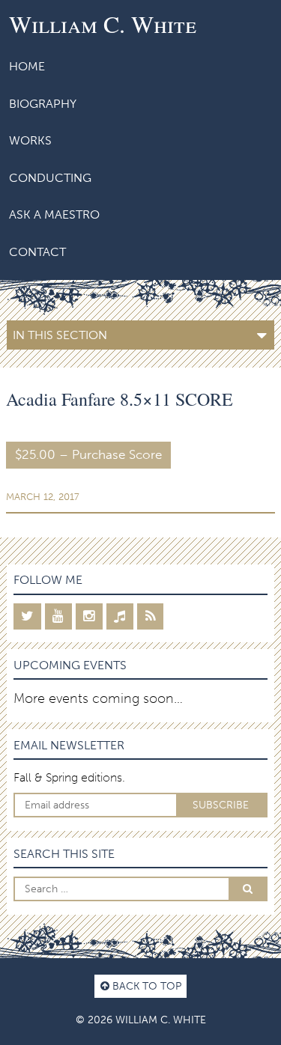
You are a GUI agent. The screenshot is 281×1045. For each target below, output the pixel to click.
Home (27, 66)
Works (30, 140)
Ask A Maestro (54, 214)
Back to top (145, 986)
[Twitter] (27, 616)
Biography (42, 104)
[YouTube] (58, 616)
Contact (37, 252)
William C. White (102, 23)
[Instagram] (89, 616)
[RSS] (150, 616)
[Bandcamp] (119, 616)
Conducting (50, 178)
